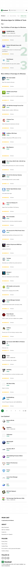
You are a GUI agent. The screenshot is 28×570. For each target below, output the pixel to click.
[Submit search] (10, 10)
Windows (3, 15)
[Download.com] (4, 10)
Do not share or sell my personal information (11, 548)
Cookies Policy (5, 546)
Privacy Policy (4, 541)
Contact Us (4, 532)
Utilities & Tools (23, 15)
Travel (18, 15)
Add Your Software (5, 529)
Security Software (13, 15)
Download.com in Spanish (7, 534)
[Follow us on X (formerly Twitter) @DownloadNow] (5, 558)
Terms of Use (4, 543)
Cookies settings (5, 550)
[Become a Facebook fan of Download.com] (3, 558)
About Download (5, 527)
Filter (2, 24)
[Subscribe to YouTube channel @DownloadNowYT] (8, 558)
